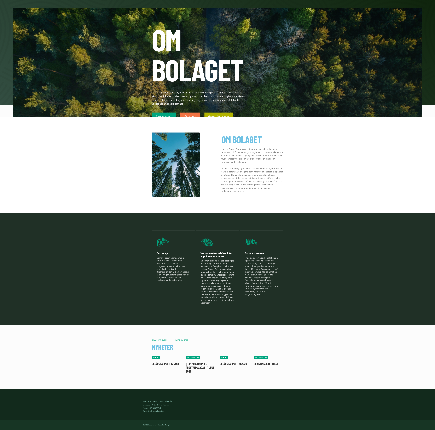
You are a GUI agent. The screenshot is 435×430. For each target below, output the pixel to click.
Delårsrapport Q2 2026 (165, 364)
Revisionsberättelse (266, 364)
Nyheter (156, 358)
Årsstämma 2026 (193, 358)
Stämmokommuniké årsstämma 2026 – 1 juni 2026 (200, 367)
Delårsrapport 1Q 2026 (233, 364)
